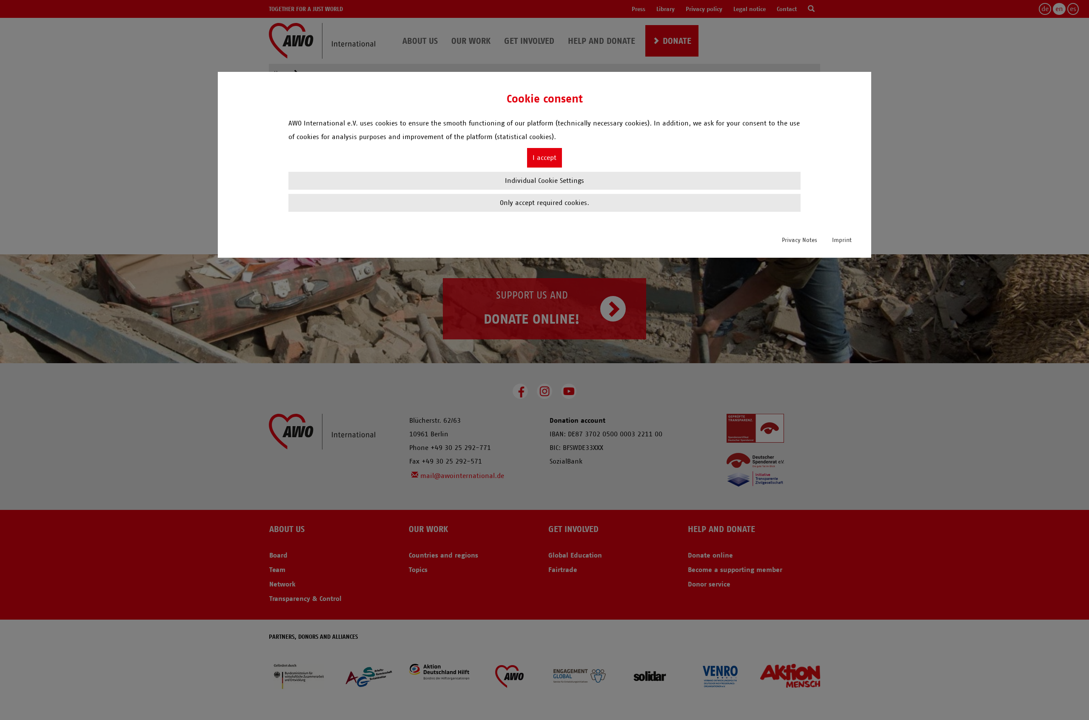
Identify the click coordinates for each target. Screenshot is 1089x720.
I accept (544, 158)
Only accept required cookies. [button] (544, 203)
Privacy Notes (799, 239)
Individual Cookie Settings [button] (544, 180)
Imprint (842, 239)
